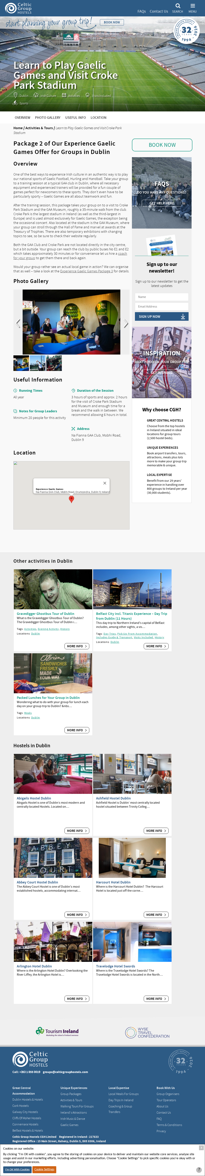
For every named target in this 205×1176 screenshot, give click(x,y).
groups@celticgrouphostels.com (65, 1072)
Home (18, 128)
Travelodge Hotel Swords (115, 966)
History (65, 629)
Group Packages (70, 1094)
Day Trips (110, 633)
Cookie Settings (44, 1169)
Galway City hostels (25, 1112)
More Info (75, 646)
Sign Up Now (149, 316)
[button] (71, 499)
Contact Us (159, 11)
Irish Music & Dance (72, 1119)
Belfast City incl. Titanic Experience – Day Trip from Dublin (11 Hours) (131, 616)
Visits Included (143, 637)
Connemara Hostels (25, 1124)
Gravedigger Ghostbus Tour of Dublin (45, 613)
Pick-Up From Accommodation (137, 633)
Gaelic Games (69, 1125)
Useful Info (75, 117)
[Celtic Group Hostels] (18, 8)
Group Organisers (168, 1094)
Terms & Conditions (169, 1125)
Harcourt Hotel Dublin (113, 882)
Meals (28, 713)
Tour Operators (166, 1100)
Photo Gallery (47, 117)
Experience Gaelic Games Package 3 (86, 271)
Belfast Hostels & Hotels (27, 1131)
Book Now (162, 145)
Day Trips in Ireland (121, 1100)
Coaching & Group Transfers (120, 1109)
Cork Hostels (20, 1106)
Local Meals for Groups (124, 1094)
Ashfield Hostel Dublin (113, 798)
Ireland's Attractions (73, 1113)
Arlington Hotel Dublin (34, 966)
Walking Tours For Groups (76, 1106)
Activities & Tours (39, 128)
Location (99, 117)
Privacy (161, 1131)
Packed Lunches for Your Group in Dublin (48, 697)
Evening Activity (48, 629)
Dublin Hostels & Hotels (27, 1100)
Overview (22, 117)
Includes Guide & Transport (114, 637)
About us (162, 1106)
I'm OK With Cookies (17, 1169)
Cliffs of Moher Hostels (26, 1118)
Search (177, 12)
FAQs (142, 11)
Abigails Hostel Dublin (34, 798)
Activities (30, 629)
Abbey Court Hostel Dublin (37, 882)
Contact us (164, 1113)
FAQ (159, 1119)
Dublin (35, 633)
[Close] (105, 483)
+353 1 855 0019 (29, 1072)
